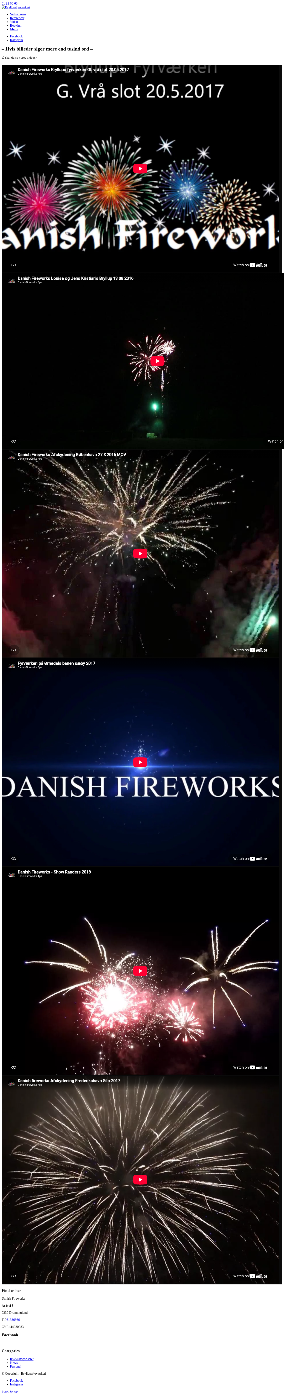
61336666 (13, 1319)
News (14, 1362)
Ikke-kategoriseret (21, 1359)
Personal (15, 1366)
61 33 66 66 (9, 3)
